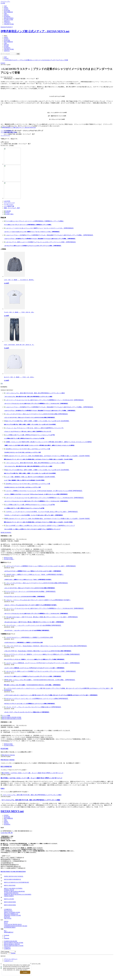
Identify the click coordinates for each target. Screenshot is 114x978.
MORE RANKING (6, 532)
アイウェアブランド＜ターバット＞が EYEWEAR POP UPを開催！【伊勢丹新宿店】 (24, 596)
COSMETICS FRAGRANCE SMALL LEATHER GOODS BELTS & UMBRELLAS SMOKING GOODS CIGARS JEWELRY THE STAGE (12, 914)
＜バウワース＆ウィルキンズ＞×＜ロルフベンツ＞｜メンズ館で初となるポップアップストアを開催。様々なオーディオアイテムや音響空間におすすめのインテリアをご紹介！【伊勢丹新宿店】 (51, 695)
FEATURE (7, 10)
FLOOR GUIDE (8, 19)
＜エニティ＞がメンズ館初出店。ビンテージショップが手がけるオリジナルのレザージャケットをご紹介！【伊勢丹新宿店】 (34, 668)
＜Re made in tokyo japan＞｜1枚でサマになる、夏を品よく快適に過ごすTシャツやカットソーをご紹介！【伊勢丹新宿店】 (34, 622)
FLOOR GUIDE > (9, 559)
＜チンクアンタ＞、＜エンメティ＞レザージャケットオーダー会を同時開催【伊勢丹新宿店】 (27, 630)
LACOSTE (7, 201)
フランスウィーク (9, 202)
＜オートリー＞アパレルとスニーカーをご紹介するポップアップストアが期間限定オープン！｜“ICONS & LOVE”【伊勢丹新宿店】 (36, 613)
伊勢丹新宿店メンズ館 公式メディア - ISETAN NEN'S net (35, 31)
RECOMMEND (8, 12)
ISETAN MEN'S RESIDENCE (12, 879)
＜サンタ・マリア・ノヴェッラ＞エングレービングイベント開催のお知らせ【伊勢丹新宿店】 (27, 712)
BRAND (6, 44)
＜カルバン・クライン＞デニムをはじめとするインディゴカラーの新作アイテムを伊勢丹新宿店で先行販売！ (30, 605)
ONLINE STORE (9, 24)
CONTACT (7, 22)
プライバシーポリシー (10, 959)
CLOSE (3, 3)
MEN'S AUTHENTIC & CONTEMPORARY (16, 882)
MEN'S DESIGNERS (10, 902)
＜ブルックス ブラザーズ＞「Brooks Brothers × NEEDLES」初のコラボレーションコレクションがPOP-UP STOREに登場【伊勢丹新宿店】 (38, 651)
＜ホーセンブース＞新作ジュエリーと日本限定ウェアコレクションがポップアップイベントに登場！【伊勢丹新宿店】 (33, 245)
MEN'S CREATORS (9, 885)
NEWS (6, 7)
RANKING (7, 16)
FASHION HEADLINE (10, 941)
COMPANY (7, 948)
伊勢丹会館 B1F (8, 932)
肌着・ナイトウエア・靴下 (12, 208)
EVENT (6, 9)
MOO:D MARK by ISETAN (12, 944)
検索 (18, 53)
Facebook (6, 935)
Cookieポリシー (8, 961)
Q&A (5, 13)
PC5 (5, 930)
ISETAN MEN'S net (12, 811)
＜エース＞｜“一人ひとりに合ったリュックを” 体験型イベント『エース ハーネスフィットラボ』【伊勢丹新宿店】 (32, 231)
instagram (6, 938)
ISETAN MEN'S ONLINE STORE (13, 942)
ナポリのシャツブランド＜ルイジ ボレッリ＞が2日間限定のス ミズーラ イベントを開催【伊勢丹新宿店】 (29, 703)
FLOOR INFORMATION (18, 871)
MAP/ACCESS (8, 557)
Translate (13, 953)
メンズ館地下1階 (9, 206)
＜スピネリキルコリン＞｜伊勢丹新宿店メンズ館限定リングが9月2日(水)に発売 (23, 642)
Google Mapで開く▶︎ (7, 832)
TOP (5, 6)
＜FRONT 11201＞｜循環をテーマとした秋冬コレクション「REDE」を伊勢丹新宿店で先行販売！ (28, 579)
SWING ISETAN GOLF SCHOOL (13, 876)
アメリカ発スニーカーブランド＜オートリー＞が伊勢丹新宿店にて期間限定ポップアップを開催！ (28, 224)
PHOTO (6, 15)
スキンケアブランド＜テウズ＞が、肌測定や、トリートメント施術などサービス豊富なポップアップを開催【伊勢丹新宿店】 (34, 659)
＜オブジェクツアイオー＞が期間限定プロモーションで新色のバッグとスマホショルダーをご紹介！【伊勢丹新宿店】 (33, 571)
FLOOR (6, 46)
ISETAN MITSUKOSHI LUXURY (13, 945)
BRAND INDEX (8, 18)
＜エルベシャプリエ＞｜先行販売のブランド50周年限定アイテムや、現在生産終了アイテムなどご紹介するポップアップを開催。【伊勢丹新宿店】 (40, 238)
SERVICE (7, 21)
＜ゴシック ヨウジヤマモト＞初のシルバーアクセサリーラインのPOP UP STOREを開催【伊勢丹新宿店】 (29, 588)
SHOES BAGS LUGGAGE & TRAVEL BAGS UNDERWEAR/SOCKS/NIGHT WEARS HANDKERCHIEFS (15, 924)
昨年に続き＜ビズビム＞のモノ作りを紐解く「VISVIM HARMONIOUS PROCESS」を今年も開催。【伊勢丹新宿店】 (32, 685)
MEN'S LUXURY (9, 899)
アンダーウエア (8, 204)
